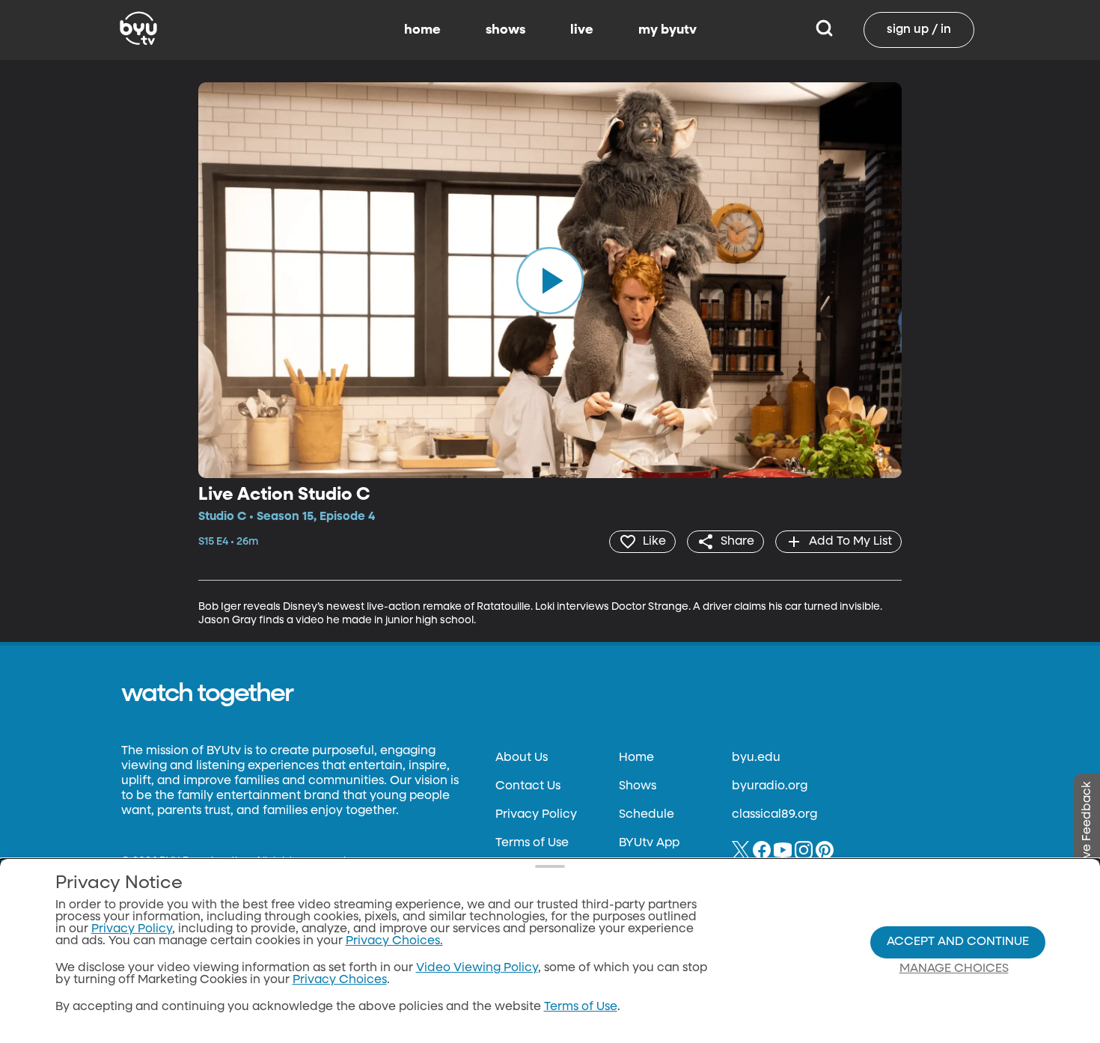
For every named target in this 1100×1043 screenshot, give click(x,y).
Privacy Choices (340, 980)
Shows (637, 786)
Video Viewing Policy (477, 968)
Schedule (646, 815)
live (581, 30)
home (422, 30)
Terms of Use (532, 843)
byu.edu (756, 758)
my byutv (667, 30)
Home (636, 758)
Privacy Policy (536, 815)
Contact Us (527, 786)
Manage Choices (954, 969)
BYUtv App (649, 843)
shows (505, 30)
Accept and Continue (958, 942)
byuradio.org (769, 786)
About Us (521, 758)
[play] (550, 279)
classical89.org (774, 815)
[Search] (824, 30)
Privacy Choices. (394, 941)
